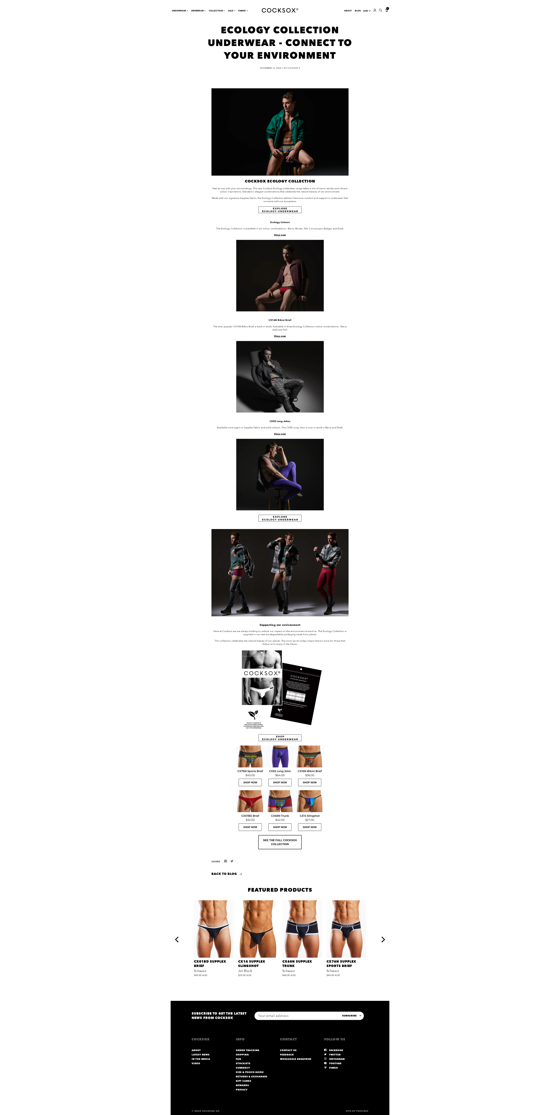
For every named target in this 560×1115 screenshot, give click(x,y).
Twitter (334, 1054)
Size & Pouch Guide (250, 1072)
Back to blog (224, 874)
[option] (214, 939)
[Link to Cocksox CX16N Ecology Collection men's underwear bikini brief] (309, 788)
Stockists (243, 1063)
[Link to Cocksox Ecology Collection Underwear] (280, 212)
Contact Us (288, 1050)
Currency (243, 1067)
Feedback (287, 1054)
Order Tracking (247, 1050)
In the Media (201, 1059)
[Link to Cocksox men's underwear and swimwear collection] (280, 848)
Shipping (242, 1054)
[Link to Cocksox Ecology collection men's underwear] (280, 521)
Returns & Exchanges (251, 1076)
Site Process (357, 1111)
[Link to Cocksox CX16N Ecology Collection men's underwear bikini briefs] (280, 411)
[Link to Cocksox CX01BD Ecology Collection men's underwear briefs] (250, 833)
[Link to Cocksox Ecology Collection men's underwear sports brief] (250, 788)
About (348, 10)
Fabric (242, 10)
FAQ (238, 1059)
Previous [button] (177, 936)
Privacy (242, 1089)
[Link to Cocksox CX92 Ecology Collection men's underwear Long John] (280, 788)
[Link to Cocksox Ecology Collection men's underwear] (280, 615)
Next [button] (383, 936)
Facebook (335, 1050)
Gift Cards (243, 1081)
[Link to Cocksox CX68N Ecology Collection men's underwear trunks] (280, 833)
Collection (216, 10)
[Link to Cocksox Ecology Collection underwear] (280, 310)
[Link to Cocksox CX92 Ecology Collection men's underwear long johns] (280, 509)
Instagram (336, 1059)
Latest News (201, 1054)
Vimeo (333, 1067)
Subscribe (349, 1015)
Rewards (242, 1085)
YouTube (334, 1063)
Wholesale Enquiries (295, 1059)
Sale (230, 10)
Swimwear (197, 10)
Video (196, 1063)
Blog (358, 10)
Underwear (179, 10)
